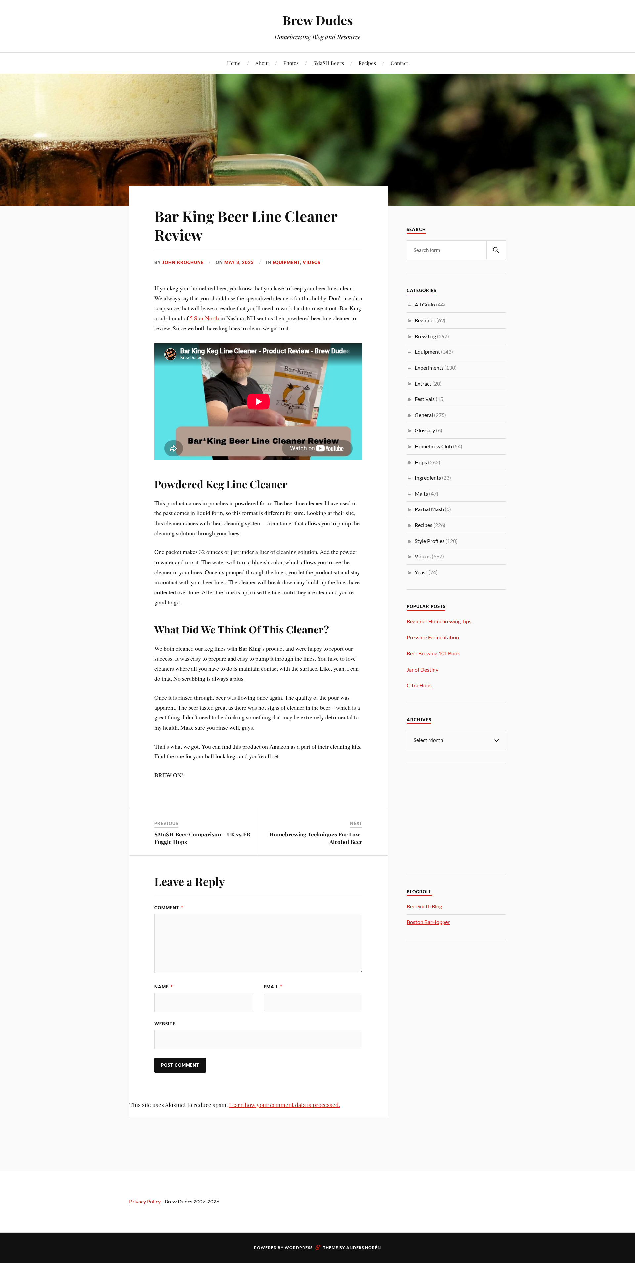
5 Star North (204, 318)
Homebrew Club (433, 446)
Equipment (286, 262)
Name (163, 986)
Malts (421, 493)
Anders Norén (363, 1247)
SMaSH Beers (328, 63)
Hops (421, 462)
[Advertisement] (456, 818)
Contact (399, 63)
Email (273, 986)
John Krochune (183, 262)
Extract (423, 383)
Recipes (367, 63)
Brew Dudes (317, 20)
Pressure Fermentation (433, 637)
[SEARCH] (496, 250)
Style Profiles (429, 541)
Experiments (429, 367)
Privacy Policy (145, 1201)
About (262, 63)
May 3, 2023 (239, 262)
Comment (168, 907)
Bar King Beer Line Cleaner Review (245, 225)
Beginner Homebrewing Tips (439, 621)
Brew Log (425, 336)
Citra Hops (419, 685)
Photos (291, 63)
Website (164, 1023)
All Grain (425, 304)
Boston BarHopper (428, 922)
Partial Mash (429, 509)
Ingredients (428, 477)
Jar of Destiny (422, 669)
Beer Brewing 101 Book (433, 653)
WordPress (299, 1247)
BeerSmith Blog (424, 906)
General (424, 415)
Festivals (425, 399)
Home (234, 63)
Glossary (425, 430)
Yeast (421, 572)
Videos (311, 262)
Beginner (425, 320)
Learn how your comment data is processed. (284, 1104)
